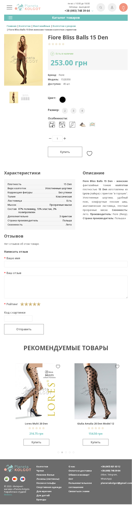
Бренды (41, 499)
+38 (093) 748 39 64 (77, 11)
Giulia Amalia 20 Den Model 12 (95, 423)
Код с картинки (14, 312)
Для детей (43, 495)
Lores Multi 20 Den (36, 423)
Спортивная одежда (48, 487)
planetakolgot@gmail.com (114, 483)
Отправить (24, 329)
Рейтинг (12, 304)
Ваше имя (13, 258)
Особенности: (57, 118)
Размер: (53, 110)
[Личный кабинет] (112, 7)
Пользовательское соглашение (80, 485)
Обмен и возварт (79, 474)
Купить (65, 152)
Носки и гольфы (46, 483)
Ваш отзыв (13, 273)
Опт (70, 478)
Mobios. (8, 494)
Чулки (40, 470)
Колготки (42, 466)
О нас (71, 466)
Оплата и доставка (80, 470)
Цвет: (52, 98)
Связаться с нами (78, 491)
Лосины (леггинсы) (47, 478)
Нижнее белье (45, 474)
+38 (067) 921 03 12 (110, 466)
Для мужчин (43, 491)
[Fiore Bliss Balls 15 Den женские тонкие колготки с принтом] (14, 97)
